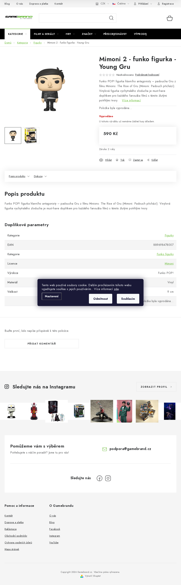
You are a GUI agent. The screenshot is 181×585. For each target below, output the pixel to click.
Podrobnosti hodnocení (147, 74)
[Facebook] (99, 478)
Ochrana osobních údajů (18, 542)
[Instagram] (108, 478)
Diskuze (38, 176)
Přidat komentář (42, 343)
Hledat (111, 18)
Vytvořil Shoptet (93, 576)
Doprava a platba (38, 3)
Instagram (54, 536)
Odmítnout (100, 299)
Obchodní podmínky (16, 536)
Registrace (168, 3)
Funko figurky (165, 254)
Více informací (131, 100)
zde (116, 289)
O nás (19, 3)
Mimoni (169, 264)
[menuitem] (17, 34)
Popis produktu (17, 176)
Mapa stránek (12, 549)
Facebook (54, 529)
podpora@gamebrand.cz (130, 448)
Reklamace (11, 529)
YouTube (54, 542)
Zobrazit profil (154, 387)
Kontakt (59, 3)
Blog (7, 3)
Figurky (169, 235)
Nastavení (52, 296)
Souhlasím (128, 299)
